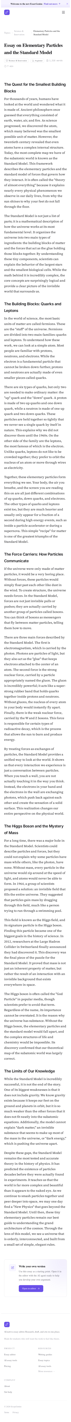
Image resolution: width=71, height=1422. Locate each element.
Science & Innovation (19, 32)
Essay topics (44, 1360)
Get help (9, 1413)
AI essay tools (10, 1360)
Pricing (7, 1366)
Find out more (51, 4)
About (8, 1407)
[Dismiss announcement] (67, 3)
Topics (7, 32)
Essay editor (10, 1354)
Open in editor (29, 1288)
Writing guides (45, 1354)
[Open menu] (63, 12)
